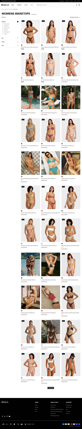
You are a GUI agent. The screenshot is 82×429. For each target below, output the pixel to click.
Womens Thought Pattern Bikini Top (68, 178)
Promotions (53, 407)
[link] (10, 24)
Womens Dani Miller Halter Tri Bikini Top (69, 47)
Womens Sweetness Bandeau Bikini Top (49, 245)
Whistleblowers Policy (55, 415)
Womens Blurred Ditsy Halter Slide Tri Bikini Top (50, 347)
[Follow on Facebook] (2, 416)
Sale (36, 411)
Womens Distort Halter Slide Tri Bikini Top (69, 379)
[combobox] (57, 5)
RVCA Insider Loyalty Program (56, 411)
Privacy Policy (53, 405)
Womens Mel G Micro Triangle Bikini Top (69, 112)
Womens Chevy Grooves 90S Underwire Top (29, 47)
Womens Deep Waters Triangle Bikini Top (49, 112)
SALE (32, 5)
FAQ (67, 409)
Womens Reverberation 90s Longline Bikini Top (50, 212)
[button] (13, 5)
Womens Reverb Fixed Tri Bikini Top (28, 312)
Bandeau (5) (6, 27)
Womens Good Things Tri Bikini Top (68, 212)
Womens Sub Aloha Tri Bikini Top (47, 79)
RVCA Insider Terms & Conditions (57, 409)
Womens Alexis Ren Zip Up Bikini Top (48, 312)
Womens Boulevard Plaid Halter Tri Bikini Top (50, 47)
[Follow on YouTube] (9, 416)
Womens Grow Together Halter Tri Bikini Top (29, 245)
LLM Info (67, 413)
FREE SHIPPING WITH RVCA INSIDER (9, 1)
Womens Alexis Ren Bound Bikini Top (48, 279)
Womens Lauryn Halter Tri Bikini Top (28, 379)
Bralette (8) (6, 26)
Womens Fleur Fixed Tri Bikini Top (27, 347)
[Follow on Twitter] (5, 416)
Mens (12, 5)
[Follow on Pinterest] (7, 416)
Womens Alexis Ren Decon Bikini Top (28, 279)
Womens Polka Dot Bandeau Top (27, 79)
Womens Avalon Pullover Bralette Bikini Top (29, 145)
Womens (19, 5)
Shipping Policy (69, 405)
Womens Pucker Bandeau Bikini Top (48, 145)
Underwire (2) (7, 31)
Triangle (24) (6, 24)
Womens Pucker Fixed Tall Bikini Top (48, 178)
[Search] (37, 5)
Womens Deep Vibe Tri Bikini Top (67, 145)
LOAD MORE (50, 387)
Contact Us (68, 411)
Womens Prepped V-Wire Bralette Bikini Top (69, 279)
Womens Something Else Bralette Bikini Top (69, 79)
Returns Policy (69, 407)
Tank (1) (5, 33)
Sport (26, 5)
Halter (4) (6, 29)
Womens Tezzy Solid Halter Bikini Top (68, 347)
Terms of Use (53, 413)
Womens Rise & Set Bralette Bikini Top (28, 212)
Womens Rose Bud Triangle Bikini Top (28, 112)
